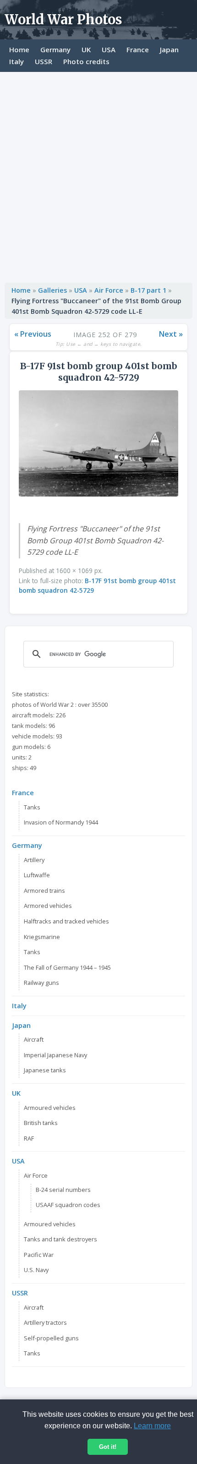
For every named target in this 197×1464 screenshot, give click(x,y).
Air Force (108, 290)
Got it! (107, 1446)
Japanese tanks (45, 1070)
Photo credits (86, 61)
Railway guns (41, 982)
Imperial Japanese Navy (55, 1055)
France (137, 49)
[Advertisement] (98, 174)
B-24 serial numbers (63, 1189)
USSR (43, 61)
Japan (169, 49)
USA (108, 49)
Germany (55, 49)
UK (86, 49)
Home (19, 49)
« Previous (32, 334)
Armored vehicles (48, 905)
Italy (16, 61)
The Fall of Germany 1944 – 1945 (67, 967)
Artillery (34, 860)
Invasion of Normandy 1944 (61, 822)
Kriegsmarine (42, 937)
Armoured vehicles (50, 1107)
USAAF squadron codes (68, 1205)
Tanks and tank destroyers (60, 1239)
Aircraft (34, 1039)
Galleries (52, 290)
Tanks (32, 807)
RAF (29, 1138)
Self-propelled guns (51, 1338)
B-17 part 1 (148, 290)
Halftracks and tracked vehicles (66, 921)
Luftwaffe (37, 875)
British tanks (41, 1123)
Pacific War (39, 1255)
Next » (171, 334)
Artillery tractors (45, 1322)
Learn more (152, 1426)
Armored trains (44, 890)
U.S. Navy (36, 1270)
